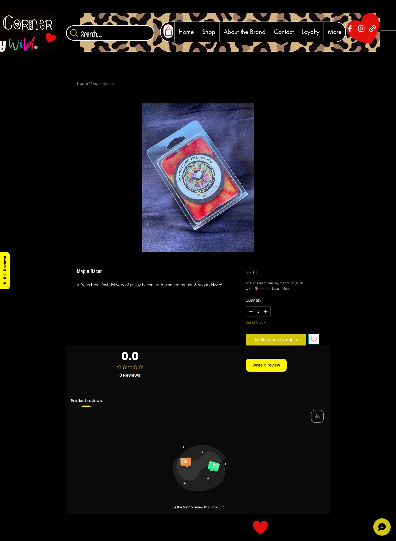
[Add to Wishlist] (313, 339)
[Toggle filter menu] (317, 416)
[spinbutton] (257, 311)
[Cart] (168, 31)
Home (82, 83)
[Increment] (266, 311)
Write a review (266, 365)
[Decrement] (250, 311)
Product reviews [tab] (86, 400)
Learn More (281, 288)
